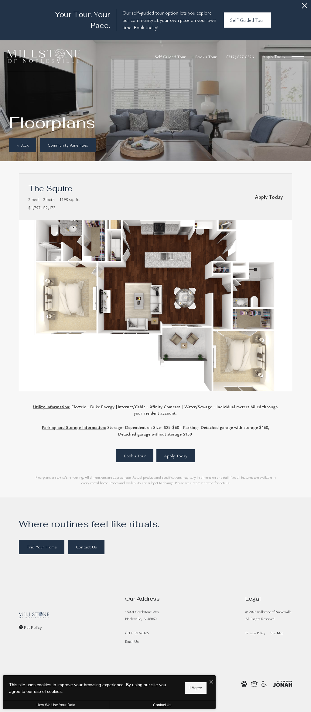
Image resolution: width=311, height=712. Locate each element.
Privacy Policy (255, 632)
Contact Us (162, 705)
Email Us (131, 641)
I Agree (196, 688)
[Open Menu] (298, 56)
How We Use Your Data (55, 705)
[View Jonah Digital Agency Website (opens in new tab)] (282, 683)
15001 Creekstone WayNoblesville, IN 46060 (142, 615)
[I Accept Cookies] (211, 682)
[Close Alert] (304, 7)
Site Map (276, 632)
